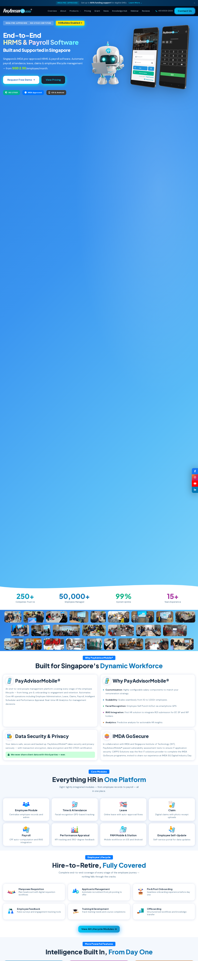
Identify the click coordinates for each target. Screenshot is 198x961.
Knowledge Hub (119, 11)
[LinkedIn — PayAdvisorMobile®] (195, 490)
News (106, 11)
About (63, 11)
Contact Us (185, 10)
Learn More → (135, 3)
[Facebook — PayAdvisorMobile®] (195, 471)
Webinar (135, 11)
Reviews (146, 11)
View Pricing (53, 79)
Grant (97, 11)
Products (74, 11)
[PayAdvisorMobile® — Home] (17, 11)
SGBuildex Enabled (69, 22)
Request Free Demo (19, 79)
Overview (52, 11)
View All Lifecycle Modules (97, 929)
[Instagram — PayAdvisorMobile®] (195, 477)
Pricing (87, 11)
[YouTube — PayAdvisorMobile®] (195, 483)
